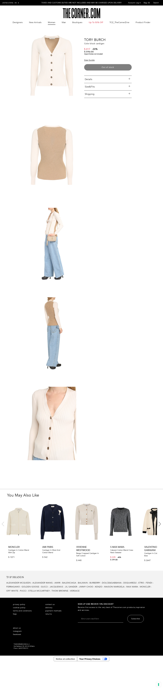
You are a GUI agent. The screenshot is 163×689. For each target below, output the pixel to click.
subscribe (135, 618)
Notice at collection (65, 659)
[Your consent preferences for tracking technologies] (158, 684)
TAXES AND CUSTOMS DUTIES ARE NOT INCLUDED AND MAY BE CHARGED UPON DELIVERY (81, 3)
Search (156, 3)
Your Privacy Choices (89, 659)
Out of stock (108, 67)
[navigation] (10, 2)
